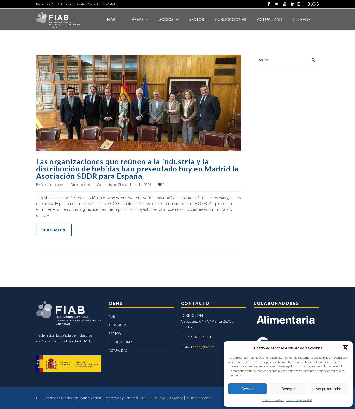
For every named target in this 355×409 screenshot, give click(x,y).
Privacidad (175, 398)
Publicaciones (230, 19)
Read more (54, 230)
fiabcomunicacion (52, 184)
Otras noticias (80, 184)
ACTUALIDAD (269, 19)
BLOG (313, 4)
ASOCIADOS (118, 325)
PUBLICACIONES (121, 342)
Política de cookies (273, 400)
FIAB (111, 19)
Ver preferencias (329, 389)
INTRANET (303, 19)
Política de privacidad (299, 400)
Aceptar (247, 389)
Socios (166, 19)
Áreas (137, 19)
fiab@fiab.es (205, 346)
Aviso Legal (157, 398)
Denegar (288, 389)
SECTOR (196, 19)
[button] (345, 347)
